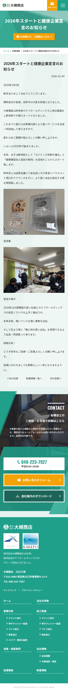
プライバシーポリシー (32, 590)
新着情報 (16, 50)
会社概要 (46, 655)
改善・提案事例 (12, 648)
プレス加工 (14, 628)
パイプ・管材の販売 (18, 639)
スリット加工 (15, 617)
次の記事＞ (55, 378)
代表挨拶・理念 (49, 661)
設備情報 (8, 670)
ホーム (6, 50)
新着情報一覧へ (34, 378)
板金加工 (13, 634)
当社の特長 (43, 600)
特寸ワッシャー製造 (18, 623)
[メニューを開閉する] (63, 5)
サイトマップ (9, 590)
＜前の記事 (12, 378)
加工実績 (41, 611)
